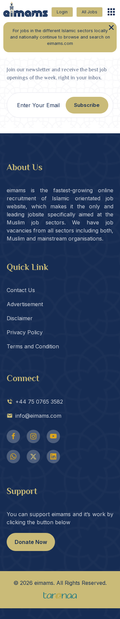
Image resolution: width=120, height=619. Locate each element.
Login (62, 11)
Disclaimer (20, 318)
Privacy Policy (25, 332)
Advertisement (25, 304)
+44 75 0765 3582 (39, 401)
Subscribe (87, 105)
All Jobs (89, 11)
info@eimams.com (38, 415)
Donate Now (31, 542)
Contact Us (21, 290)
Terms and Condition (33, 346)
